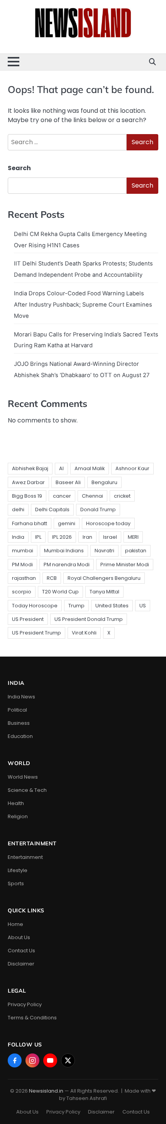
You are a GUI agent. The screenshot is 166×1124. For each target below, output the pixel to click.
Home (15, 924)
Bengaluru (104, 482)
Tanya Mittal (104, 591)
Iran (87, 537)
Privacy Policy (25, 1004)
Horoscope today (108, 523)
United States (112, 605)
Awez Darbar (28, 482)
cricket (122, 496)
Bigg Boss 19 (27, 496)
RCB (52, 578)
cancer (62, 496)
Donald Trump (98, 509)
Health (16, 803)
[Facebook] (15, 1060)
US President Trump (36, 632)
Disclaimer (21, 963)
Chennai (92, 496)
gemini (66, 523)
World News (23, 777)
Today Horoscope (35, 605)
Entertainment (25, 857)
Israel (110, 537)
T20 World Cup (60, 591)
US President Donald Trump (88, 619)
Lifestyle (17, 870)
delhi (18, 509)
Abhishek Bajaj (30, 468)
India (18, 537)
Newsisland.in (46, 1091)
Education (20, 736)
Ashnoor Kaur (132, 468)
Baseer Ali (68, 482)
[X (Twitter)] (68, 1060)
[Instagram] (32, 1060)
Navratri (104, 550)
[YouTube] (50, 1060)
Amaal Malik (90, 468)
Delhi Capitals (52, 509)
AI (61, 468)
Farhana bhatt (29, 523)
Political (17, 710)
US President (28, 619)
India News (21, 696)
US (142, 605)
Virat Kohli (84, 632)
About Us (19, 937)
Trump (76, 605)
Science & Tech (27, 790)
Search (19, 168)
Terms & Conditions (32, 1017)
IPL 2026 (62, 537)
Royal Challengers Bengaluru (104, 578)
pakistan (135, 550)
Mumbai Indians (64, 550)
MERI (133, 537)
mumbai (22, 550)
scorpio (21, 591)
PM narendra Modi (67, 564)
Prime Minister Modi (124, 564)
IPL (38, 537)
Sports (16, 883)
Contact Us (21, 950)
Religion (18, 816)
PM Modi (22, 564)
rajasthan (24, 578)
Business (19, 723)
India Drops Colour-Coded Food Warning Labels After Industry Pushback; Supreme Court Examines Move (83, 304)
